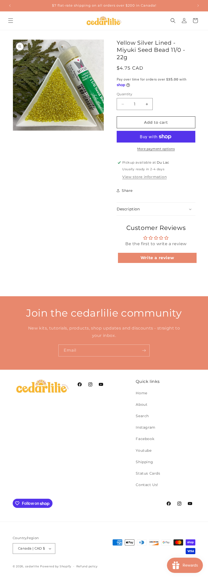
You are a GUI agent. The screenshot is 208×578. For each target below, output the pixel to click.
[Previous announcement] (9, 5)
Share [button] (127, 190)
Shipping (144, 462)
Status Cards (148, 473)
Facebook (145, 438)
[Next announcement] (198, 5)
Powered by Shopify (55, 566)
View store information (144, 177)
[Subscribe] (143, 350)
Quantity (124, 94)
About (141, 404)
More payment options (156, 149)
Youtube (143, 450)
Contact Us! (147, 484)
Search (142, 416)
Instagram (145, 427)
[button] (10, 20)
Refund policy (87, 566)
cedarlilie (32, 566)
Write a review (157, 257)
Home (141, 393)
